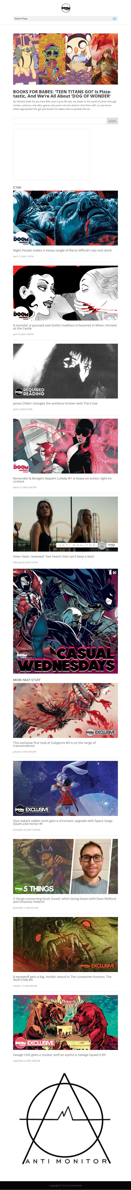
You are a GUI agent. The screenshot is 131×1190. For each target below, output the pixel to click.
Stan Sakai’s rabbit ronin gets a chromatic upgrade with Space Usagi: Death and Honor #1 (63, 822)
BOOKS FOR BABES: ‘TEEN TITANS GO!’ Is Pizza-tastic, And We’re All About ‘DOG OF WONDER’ (62, 94)
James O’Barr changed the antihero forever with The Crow (55, 403)
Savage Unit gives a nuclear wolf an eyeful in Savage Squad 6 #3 (59, 1055)
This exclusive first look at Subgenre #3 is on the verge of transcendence (54, 744)
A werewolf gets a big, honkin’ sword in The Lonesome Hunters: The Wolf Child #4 (62, 978)
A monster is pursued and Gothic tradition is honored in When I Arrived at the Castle (65, 326)
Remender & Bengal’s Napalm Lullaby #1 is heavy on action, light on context (62, 479)
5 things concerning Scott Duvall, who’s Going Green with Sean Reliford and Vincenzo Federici (64, 900)
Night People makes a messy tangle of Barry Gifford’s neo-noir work (62, 250)
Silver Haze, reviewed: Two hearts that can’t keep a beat (53, 556)
